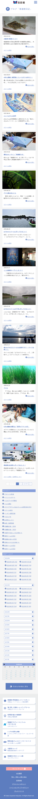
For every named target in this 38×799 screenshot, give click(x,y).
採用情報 (19, 780)
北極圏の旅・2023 (10, 529)
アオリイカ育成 (9, 494)
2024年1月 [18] (26, 579)
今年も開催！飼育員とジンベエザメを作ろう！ (18, 77)
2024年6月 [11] (11, 572)
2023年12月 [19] (12, 589)
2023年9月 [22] (26, 592)
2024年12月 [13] (12, 562)
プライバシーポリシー (19, 784)
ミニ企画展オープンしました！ (13, 270)
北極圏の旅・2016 (10, 526)
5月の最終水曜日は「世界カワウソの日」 (17, 426)
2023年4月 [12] (11, 603)
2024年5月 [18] (26, 572)
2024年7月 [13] (26, 569)
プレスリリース (19, 791)
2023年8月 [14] (11, 596)
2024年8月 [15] (11, 569)
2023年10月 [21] (12, 592)
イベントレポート (9, 497)
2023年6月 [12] (11, 599)
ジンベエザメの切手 (10, 116)
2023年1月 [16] (26, 606)
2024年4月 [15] (12, 576)
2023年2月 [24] (12, 606)
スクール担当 (7, 50)
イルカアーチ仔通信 (10, 501)
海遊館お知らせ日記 (10, 539)
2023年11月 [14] (26, 589)
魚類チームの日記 (9, 549)
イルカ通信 (7, 504)
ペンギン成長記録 (9, 513)
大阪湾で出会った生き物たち (13, 533)
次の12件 (26, 483)
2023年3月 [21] (26, 603)
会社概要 (19, 773)
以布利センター (17, 477)
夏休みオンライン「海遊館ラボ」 (14, 154)
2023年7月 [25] (26, 596)
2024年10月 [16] (12, 565)
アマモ (6, 388)
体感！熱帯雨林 (9, 523)
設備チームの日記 (9, 546)
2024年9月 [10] (26, 565)
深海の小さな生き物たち (11, 542)
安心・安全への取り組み (19, 777)
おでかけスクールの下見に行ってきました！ (17, 309)
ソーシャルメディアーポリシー (19, 787)
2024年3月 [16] (26, 576)
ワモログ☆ (7, 517)
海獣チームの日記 (9, 536)
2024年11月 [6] (26, 562)
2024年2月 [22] (12, 579)
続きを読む (30, 47)
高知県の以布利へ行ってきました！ (15, 465)
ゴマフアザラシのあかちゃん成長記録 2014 (17, 507)
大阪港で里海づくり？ (11, 39)
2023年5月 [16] (26, 599)
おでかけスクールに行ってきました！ (15, 232)
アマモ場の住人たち (10, 193)
